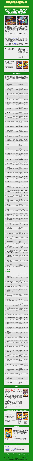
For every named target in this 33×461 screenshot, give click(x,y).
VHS (10, 421)
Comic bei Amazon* (8, 438)
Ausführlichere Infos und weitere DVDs (9, 66)
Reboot (15, 43)
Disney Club (14, 38)
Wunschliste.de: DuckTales (10, 449)
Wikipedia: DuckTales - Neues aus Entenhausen (15, 446)
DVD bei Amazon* (19, 69)
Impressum (5, 454)
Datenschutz (10, 454)
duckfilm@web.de (22, 453)
